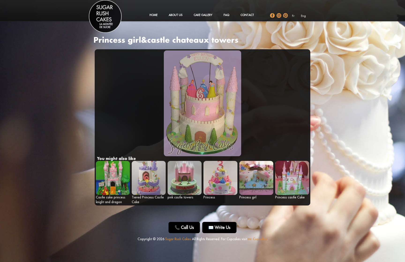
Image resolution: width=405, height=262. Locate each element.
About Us (175, 15)
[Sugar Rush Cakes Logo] (110, 19)
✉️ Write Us (219, 227)
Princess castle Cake (290, 197)
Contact (247, 15)
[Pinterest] (285, 15)
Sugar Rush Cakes (178, 239)
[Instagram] (279, 15)
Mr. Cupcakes (257, 239)
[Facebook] (272, 15)
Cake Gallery (203, 15)
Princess (209, 197)
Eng (303, 16)
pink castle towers (180, 197)
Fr (293, 16)
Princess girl (247, 197)
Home (154, 15)
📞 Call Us (184, 227)
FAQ (226, 15)
